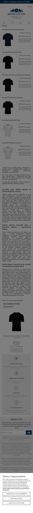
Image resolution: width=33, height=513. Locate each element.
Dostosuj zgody (17, 498)
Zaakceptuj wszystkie (16, 503)
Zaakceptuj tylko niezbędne (16, 494)
